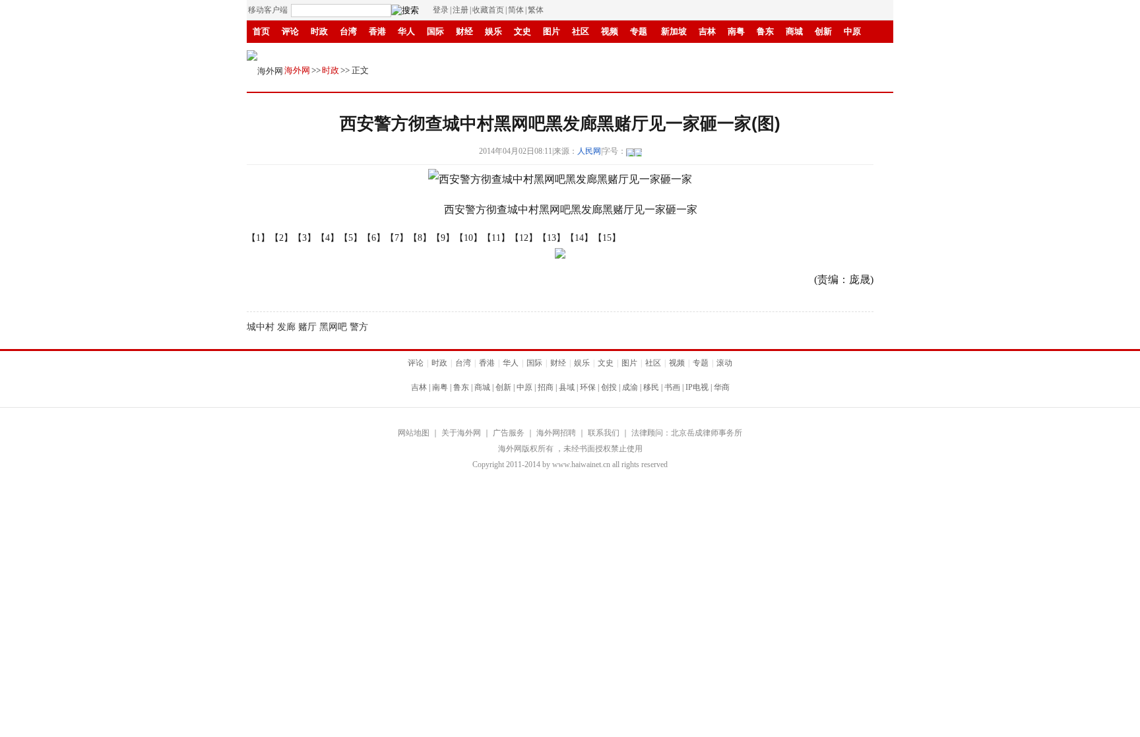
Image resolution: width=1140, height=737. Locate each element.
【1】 (258, 238)
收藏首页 (488, 10)
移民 (406, 54)
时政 (319, 31)
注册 (460, 10)
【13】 (551, 238)
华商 (504, 54)
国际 (435, 31)
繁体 (536, 10)
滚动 (562, 54)
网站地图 (413, 432)
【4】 (327, 238)
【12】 (524, 238)
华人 (406, 31)
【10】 (468, 238)
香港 (377, 31)
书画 (435, 54)
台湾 (348, 31)
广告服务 (508, 432)
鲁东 (765, 31)
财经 (464, 31)
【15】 (607, 238)
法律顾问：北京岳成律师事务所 (686, 432)
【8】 (419, 238)
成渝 (377, 54)
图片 (551, 31)
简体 (516, 10)
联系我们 (603, 432)
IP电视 (469, 54)
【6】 (373, 238)
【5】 (350, 238)
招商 (546, 387)
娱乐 (493, 31)
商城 (794, 31)
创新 (823, 31)
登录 (441, 10)
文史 (522, 31)
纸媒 (533, 54)
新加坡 (674, 31)
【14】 (579, 238)
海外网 (297, 70)
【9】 (443, 238)
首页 (261, 31)
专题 (638, 31)
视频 (609, 31)
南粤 (736, 31)
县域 (567, 387)
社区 (580, 31)
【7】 (396, 238)
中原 (852, 31)
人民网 (589, 151)
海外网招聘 (556, 432)
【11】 (496, 238)
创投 (609, 387)
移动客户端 (268, 10)
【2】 (281, 238)
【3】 (304, 238)
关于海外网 (461, 432)
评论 (290, 31)
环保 (588, 387)
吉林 (707, 31)
